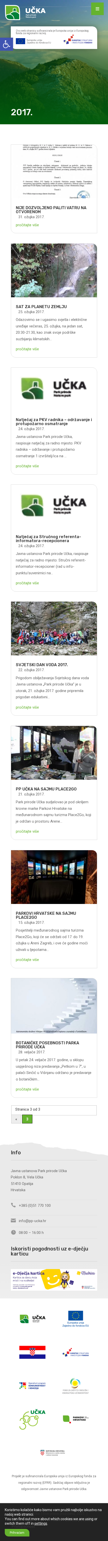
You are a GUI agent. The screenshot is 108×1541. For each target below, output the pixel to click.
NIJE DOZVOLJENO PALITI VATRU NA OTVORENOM (51, 209)
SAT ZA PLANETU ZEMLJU (41, 306)
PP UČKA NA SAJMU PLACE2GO (46, 789)
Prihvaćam (17, 1532)
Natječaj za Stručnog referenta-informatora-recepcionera (48, 538)
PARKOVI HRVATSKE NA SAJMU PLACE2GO (46, 915)
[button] (6, 44)
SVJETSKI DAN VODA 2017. (42, 664)
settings (40, 1523)
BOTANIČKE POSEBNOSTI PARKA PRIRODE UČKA (47, 1045)
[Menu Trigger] (97, 9)
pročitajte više (27, 225)
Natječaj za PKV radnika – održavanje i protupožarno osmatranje (54, 421)
